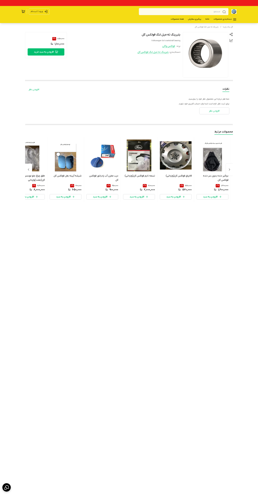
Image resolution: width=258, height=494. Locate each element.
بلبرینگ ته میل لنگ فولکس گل (207, 27)
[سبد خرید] (23, 11)
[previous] (229, 170)
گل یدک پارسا (228, 27)
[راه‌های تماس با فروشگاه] (6, 487)
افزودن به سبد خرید (44, 51)
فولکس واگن (168, 46)
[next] (28, 170)
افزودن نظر (34, 89)
